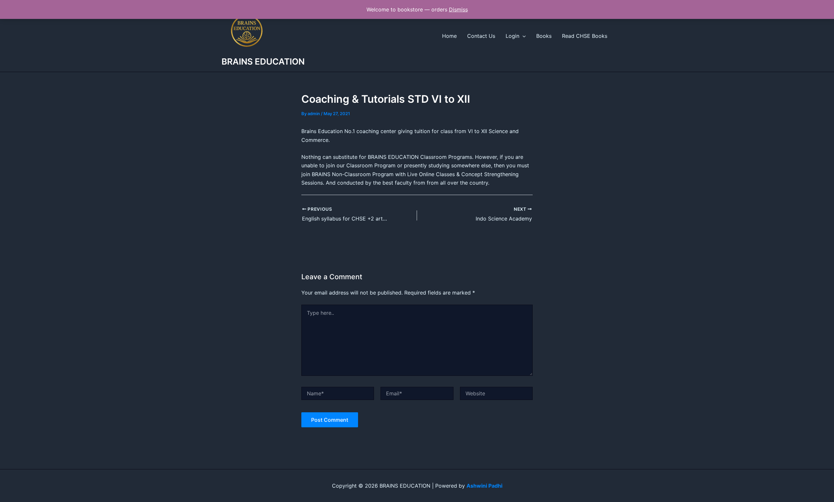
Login (512, 36)
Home (449, 36)
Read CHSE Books (584, 36)
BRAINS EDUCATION (263, 61)
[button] (522, 36)
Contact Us (481, 36)
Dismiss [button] (458, 9)
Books (544, 36)
